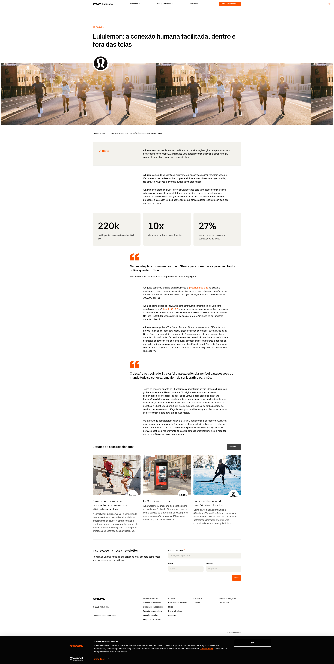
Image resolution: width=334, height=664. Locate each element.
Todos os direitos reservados (104, 615)
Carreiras (172, 615)
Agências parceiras (150, 615)
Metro (170, 607)
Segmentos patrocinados (153, 607)
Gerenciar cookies (234, 633)
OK (252, 643)
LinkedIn (196, 603)
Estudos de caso (99, 133)
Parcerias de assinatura (152, 611)
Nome (170, 564)
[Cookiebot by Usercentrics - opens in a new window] (76, 659)
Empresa (209, 564)
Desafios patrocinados (152, 603)
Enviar (236, 577)
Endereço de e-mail (176, 550)
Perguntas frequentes (152, 619)
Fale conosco (224, 603)
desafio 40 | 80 (170, 309)
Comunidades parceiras (177, 603)
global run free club (198, 287)
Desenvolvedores (175, 611)
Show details (100, 659)
